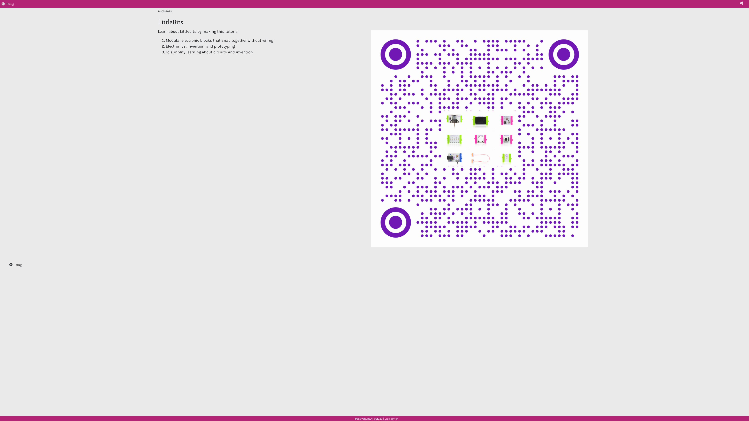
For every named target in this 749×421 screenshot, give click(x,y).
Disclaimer (391, 418)
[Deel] (741, 3)
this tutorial (228, 31)
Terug (10, 4)
